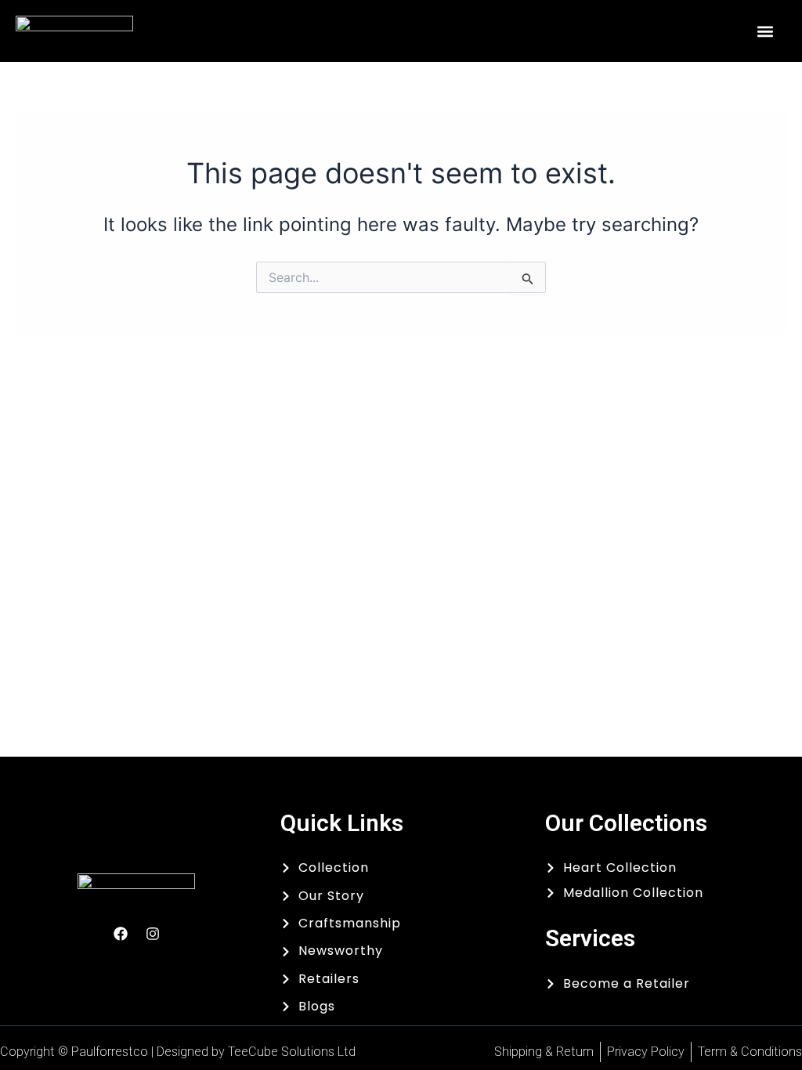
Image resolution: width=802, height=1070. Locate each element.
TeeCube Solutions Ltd (292, 1051)
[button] (766, 31)
